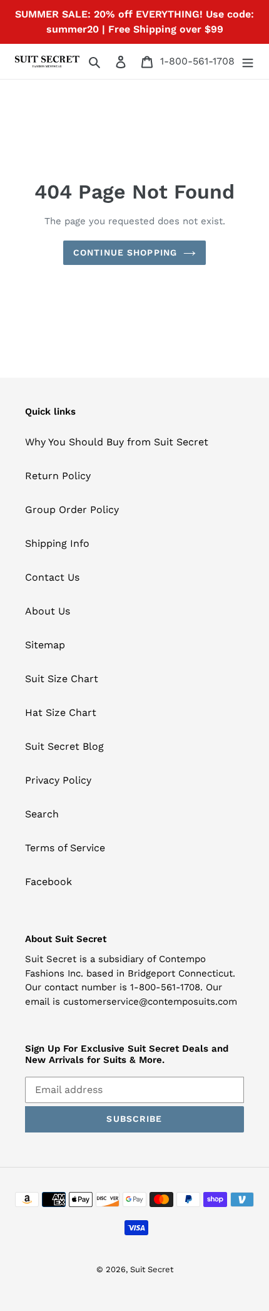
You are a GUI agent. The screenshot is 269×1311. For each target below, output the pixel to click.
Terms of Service (65, 848)
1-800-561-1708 (197, 61)
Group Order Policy (72, 510)
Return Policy (58, 476)
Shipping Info (57, 543)
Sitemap (45, 645)
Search (42, 814)
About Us (47, 611)
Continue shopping (125, 252)
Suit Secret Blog (64, 746)
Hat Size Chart (60, 712)
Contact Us (52, 577)
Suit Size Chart (61, 679)
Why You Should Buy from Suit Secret (116, 442)
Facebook (48, 882)
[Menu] (248, 61)
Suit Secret (151, 1269)
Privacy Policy (58, 780)
